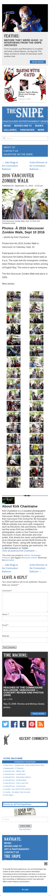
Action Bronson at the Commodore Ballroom (38, 165)
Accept (25, 889)
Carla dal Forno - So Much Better (15, 780)
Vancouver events (29, 558)
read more (38, 62)
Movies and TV (23, 126)
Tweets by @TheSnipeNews (17, 804)
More (41, 130)
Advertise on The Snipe (18, 154)
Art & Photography (16, 849)
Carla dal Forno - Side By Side (14, 771)
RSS (40, 724)
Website (5, 636)
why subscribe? (25, 829)
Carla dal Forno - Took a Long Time (16, 783)
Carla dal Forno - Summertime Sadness (17, 777)
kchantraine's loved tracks (25, 762)
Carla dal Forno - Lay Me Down (14, 774)
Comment (7, 590)
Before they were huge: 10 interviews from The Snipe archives (23, 42)
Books (39, 126)
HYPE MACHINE (13, 758)
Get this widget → (9, 795)
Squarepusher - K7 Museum (13, 768)
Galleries (10, 130)
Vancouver (27, 130)
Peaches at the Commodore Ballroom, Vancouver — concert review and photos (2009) (23, 691)
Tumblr (23, 724)
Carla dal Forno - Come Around (14, 786)
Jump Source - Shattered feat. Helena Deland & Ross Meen (24, 765)
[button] (45, 863)
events (27, 555)
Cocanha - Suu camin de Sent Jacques (17, 789)
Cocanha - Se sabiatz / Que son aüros (17, 792)
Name (5, 614)
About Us (9, 147)
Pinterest (32, 724)
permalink (9, 560)
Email (5, 625)
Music (7, 126)
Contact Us (10, 151)
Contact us (11, 852)
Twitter (5, 724)
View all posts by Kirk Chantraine (20, 551)
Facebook (14, 724)
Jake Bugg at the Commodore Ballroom (10, 165)
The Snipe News (25, 113)
